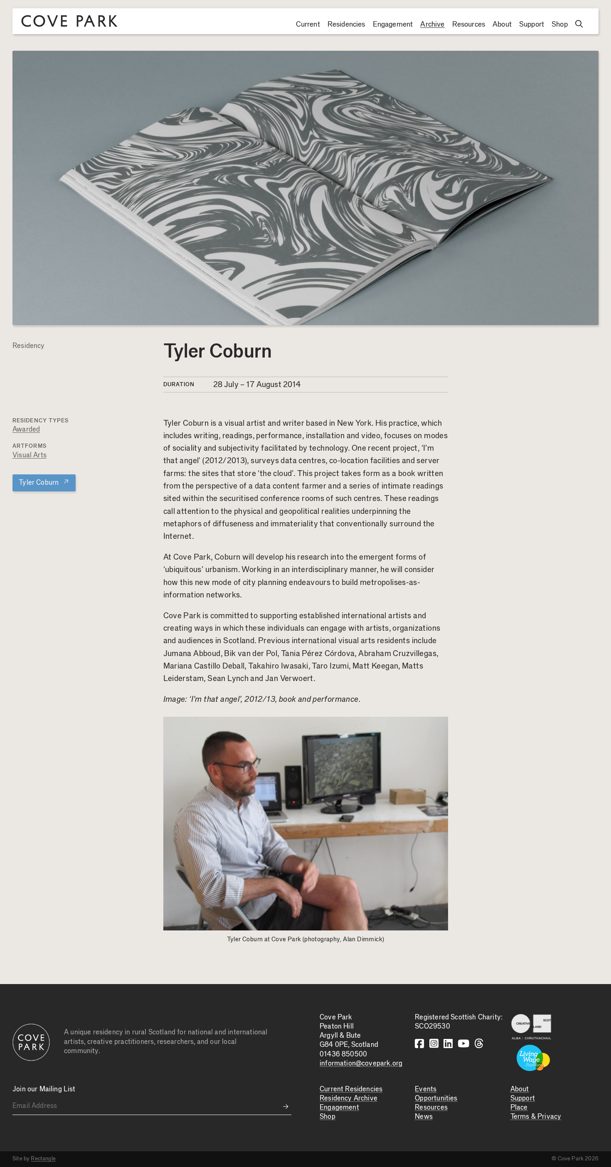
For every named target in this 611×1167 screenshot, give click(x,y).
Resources (468, 24)
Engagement (393, 24)
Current (308, 24)
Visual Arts (29, 455)
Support (531, 24)
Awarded (26, 429)
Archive (432, 24)
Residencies (346, 24)
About (502, 24)
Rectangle (43, 1159)
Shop (560, 24)
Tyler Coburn (44, 482)
